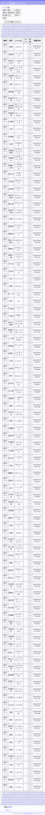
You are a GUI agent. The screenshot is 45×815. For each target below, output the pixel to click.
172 (26, 34)
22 (31, 24)
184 (6, 36)
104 (22, 29)
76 (22, 28)
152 (30, 33)
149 (24, 33)
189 (16, 36)
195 (27, 36)
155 (36, 33)
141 (8, 33)
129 (28, 31)
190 (18, 36)
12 (17, 24)
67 (10, 28)
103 (20, 29)
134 (38, 31)
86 (37, 28)
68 (11, 28)
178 (38, 34)
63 (4, 28)
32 (2, 26)
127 (24, 31)
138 (2, 33)
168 (18, 34)
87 (38, 28)
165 (12, 34)
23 (32, 24)
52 (31, 26)
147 (20, 33)
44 (20, 26)
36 (8, 26)
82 (31, 28)
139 (4, 33)
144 (14, 33)
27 (38, 24)
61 (44, 26)
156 (38, 33)
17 (24, 24)
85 (35, 28)
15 (21, 24)
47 (24, 26)
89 (41, 28)
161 (4, 34)
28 (39, 24)
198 (33, 36)
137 (44, 31)
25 (35, 24)
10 (14, 24)
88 (39, 28)
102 (18, 29)
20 (28, 24)
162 (6, 34)
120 (10, 31)
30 (42, 24)
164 (10, 34)
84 (34, 28)
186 (10, 36)
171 (24, 34)
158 (42, 33)
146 (18, 33)
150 (26, 33)
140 (6, 33)
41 (15, 26)
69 (12, 28)
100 (14, 29)
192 (21, 36)
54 (34, 26)
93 (4, 29)
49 (27, 26)
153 (32, 33)
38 (11, 26)
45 (21, 26)
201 (39, 36)
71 (15, 28)
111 (36, 29)
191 (20, 36)
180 (42, 34)
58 (39, 26)
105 (24, 29)
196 (29, 36)
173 (28, 34)
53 (32, 26)
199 (35, 36)
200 (37, 36)
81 (29, 28)
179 (40, 34)
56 (37, 26)
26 (37, 24)
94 (5, 29)
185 (8, 36)
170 (22, 34)
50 (28, 26)
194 (25, 36)
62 (2, 28)
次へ (43, 36)
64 (5, 28)
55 (35, 26)
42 (17, 26)
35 (7, 26)
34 (5, 26)
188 (14, 36)
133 (36, 31)
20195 (10, 807)
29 (41, 24)
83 (32, 28)
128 (26, 31)
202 (41, 36)
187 (12, 36)
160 (2, 34)
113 (40, 29)
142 (10, 33)
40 (14, 26)
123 (16, 31)
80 (28, 28)
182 (2, 36)
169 (20, 34)
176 (34, 34)
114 (42, 29)
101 (16, 29)
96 (8, 29)
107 (28, 29)
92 (2, 29)
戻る (7, 810)
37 (10, 26)
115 (44, 29)
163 (8, 34)
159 (44, 33)
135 (40, 31)
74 (20, 28)
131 (32, 31)
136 (42, 31)
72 (17, 28)
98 (11, 29)
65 (7, 28)
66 (8, 28)
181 (44, 34)
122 (14, 31)
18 (25, 24)
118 (6, 31)
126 (22, 31)
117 (4, 31)
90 (42, 28)
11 (15, 24)
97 (9, 29)
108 (30, 29)
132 (34, 31)
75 (21, 28)
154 (34, 33)
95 (7, 29)
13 (18, 24)
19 (27, 24)
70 (14, 28)
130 (30, 31)
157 (40, 33)
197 (31, 36)
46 (22, 26)
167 (16, 34)
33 (4, 26)
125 (20, 31)
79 (27, 28)
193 (23, 36)
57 (38, 26)
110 (34, 29)
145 (16, 33)
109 (32, 29)
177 (36, 34)
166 (14, 34)
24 (34, 24)
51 (29, 26)
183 (4, 36)
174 (30, 34)
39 (12, 26)
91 (44, 28)
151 (28, 33)
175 (32, 34)
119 (8, 31)
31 (44, 24)
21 (29, 24)
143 (12, 33)
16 (22, 24)
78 (25, 28)
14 (20, 24)
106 (26, 29)
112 (38, 29)
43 (18, 26)
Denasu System (28, 813)
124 (18, 31)
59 (41, 26)
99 (12, 29)
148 (22, 33)
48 (25, 26)
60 (42, 26)
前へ (4, 24)
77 (24, 28)
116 (2, 31)
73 (18, 28)
